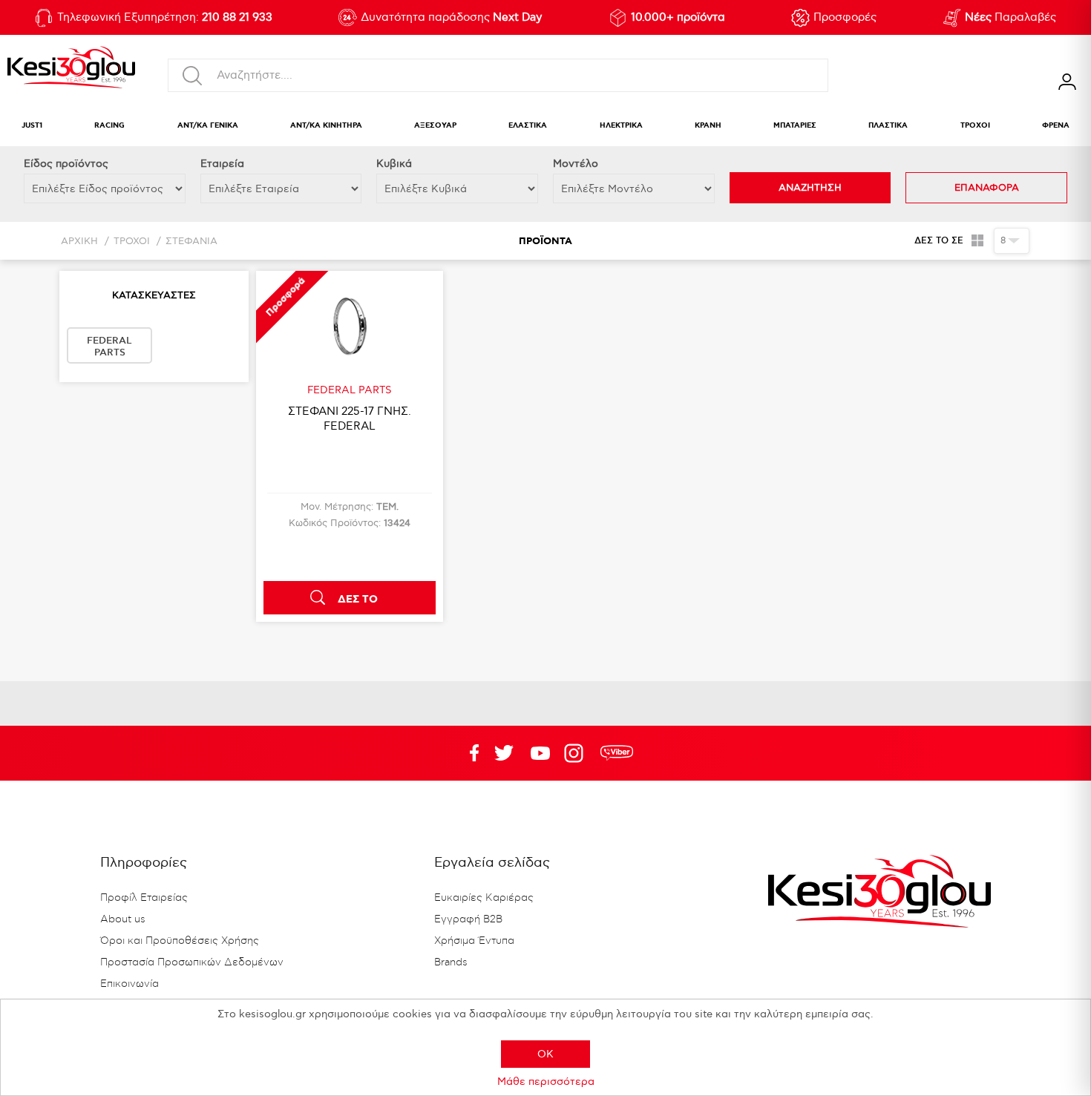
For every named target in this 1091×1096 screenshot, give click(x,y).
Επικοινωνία (129, 984)
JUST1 (32, 126)
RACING (109, 126)
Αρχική (79, 241)
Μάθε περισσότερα (545, 1081)
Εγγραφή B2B (468, 919)
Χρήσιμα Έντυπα (474, 941)
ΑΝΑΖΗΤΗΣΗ (810, 188)
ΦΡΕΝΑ (1055, 126)
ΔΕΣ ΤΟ (358, 599)
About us (122, 919)
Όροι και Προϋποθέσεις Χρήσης (179, 941)
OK (545, 1054)
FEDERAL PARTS (109, 346)
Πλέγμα (977, 240)
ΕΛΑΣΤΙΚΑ (527, 126)
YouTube (504, 753)
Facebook (467, 753)
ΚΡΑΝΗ (708, 126)
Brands (451, 962)
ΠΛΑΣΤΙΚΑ (888, 126)
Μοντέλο (575, 163)
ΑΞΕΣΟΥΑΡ (435, 126)
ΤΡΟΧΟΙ (975, 126)
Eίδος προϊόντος (66, 163)
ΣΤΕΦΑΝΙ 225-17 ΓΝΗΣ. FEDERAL (349, 418)
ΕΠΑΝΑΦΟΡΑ (986, 188)
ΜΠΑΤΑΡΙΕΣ (794, 126)
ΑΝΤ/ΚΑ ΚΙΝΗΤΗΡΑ (326, 126)
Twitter (540, 753)
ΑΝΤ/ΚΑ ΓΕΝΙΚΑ (207, 126)
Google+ (576, 753)
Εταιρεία (222, 163)
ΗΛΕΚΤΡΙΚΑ (621, 126)
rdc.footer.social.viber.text (616, 753)
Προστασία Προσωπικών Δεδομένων (192, 962)
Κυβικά (394, 163)
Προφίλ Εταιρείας (144, 898)
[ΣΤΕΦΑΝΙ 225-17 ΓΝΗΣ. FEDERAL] (350, 327)
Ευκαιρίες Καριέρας (484, 898)
